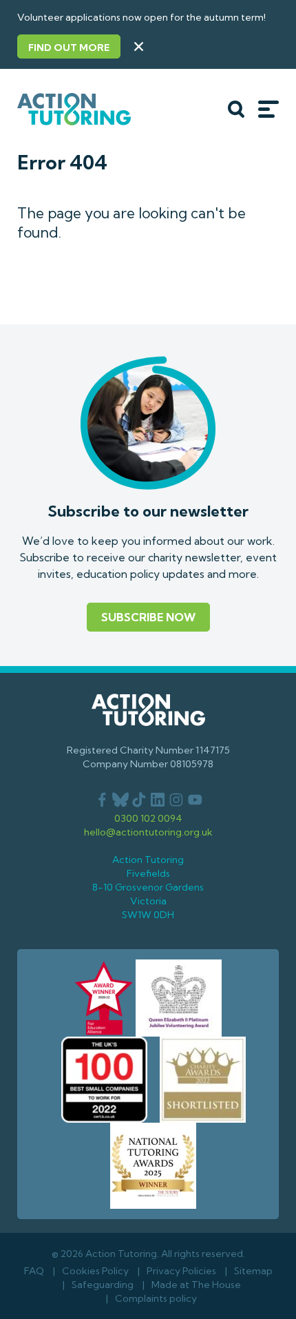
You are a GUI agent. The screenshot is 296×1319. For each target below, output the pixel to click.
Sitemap (253, 1271)
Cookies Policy (95, 1271)
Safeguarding (103, 1284)
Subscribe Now (148, 617)
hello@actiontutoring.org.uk (148, 832)
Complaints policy (156, 1298)
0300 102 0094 (148, 818)
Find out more (68, 47)
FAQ (34, 1271)
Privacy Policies (181, 1271)
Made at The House (196, 1284)
